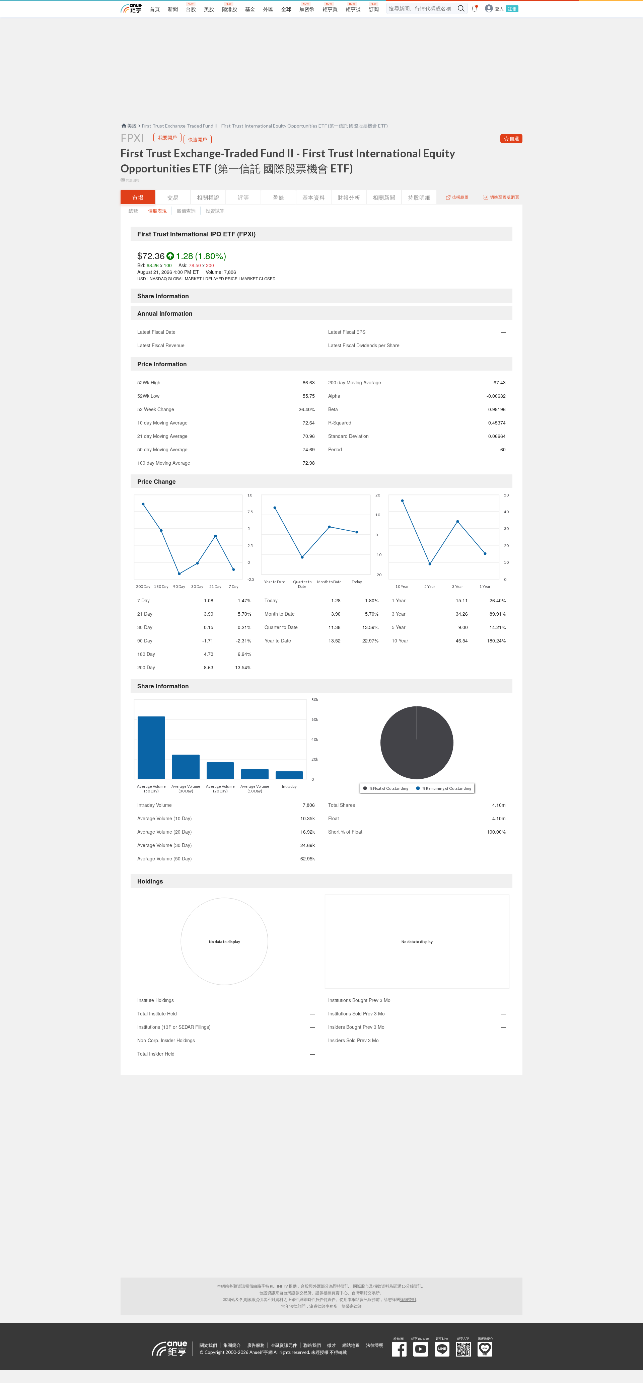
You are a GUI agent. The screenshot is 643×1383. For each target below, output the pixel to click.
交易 (173, 197)
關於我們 (208, 1345)
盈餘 (278, 197)
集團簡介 (232, 1345)
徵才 (331, 1345)
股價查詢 (186, 211)
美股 (132, 126)
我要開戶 (167, 137)
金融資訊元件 (284, 1345)
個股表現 (157, 211)
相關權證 (208, 197)
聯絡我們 (312, 1345)
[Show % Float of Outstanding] (386, 788)
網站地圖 (351, 1345)
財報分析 (349, 197)
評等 (243, 197)
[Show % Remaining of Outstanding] (444, 788)
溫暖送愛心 (485, 1349)
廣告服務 (256, 1345)
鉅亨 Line (442, 1349)
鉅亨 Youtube (420, 1349)
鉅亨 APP (463, 1349)
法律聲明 (374, 1345)
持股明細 (419, 197)
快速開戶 (197, 139)
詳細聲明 (408, 1299)
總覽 (133, 211)
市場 (138, 197)
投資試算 (215, 211)
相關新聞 (384, 197)
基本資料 (313, 197)
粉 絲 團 (399, 1349)
